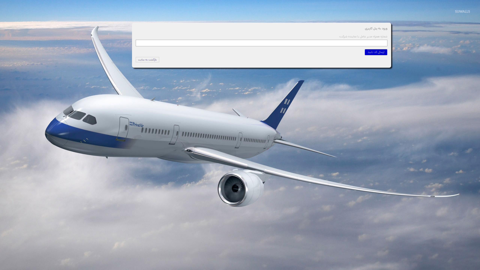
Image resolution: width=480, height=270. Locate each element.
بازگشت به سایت (147, 60)
